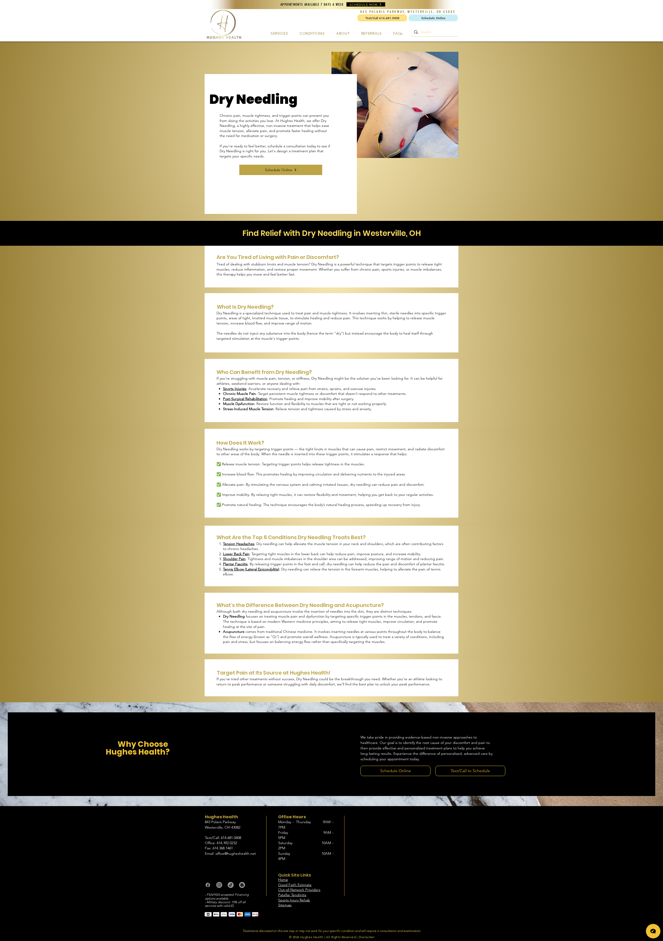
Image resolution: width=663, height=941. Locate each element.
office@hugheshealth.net (235, 853)
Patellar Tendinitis (292, 895)
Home (283, 879)
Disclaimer (367, 937)
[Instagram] (219, 885)
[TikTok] (231, 885)
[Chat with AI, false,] (653, 931)
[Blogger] (242, 885)
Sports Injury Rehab (294, 900)
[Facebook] (208, 885)
